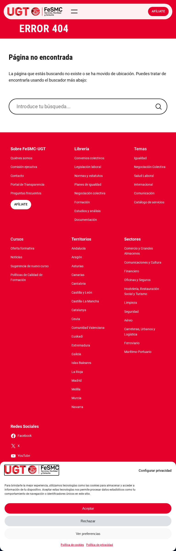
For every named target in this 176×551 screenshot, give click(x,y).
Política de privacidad (99, 544)
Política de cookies (72, 544)
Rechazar (88, 521)
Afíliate (158, 11)
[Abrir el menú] (74, 11)
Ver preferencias (88, 534)
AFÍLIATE (21, 204)
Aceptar (88, 508)
